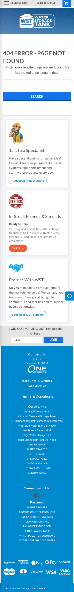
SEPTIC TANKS (37, 454)
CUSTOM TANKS (37, 472)
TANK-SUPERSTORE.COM (37, 526)
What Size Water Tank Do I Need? (37, 425)
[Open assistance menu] (69, 296)
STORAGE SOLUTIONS (37, 468)
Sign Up (51, 2)
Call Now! (18, 248)
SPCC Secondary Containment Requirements (37, 421)
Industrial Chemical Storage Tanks (37, 416)
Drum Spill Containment (37, 411)
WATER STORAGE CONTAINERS (37, 540)
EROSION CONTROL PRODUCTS (37, 512)
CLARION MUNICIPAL (37, 521)
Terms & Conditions (37, 396)
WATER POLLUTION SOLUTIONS (37, 535)
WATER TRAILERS (37, 449)
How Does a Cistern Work (37, 430)
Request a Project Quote (28, 180)
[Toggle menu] (6, 6)
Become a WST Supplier (28, 314)
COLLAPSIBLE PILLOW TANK (37, 517)
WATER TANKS (37, 444)
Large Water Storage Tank (37, 435)
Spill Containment (37, 463)
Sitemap (41, 588)
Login (40, 2)
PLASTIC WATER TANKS (37, 531)
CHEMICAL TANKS (37, 458)
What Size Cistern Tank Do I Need (37, 439)
